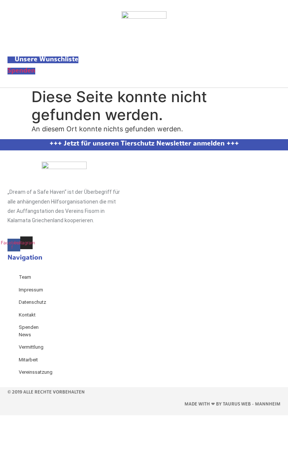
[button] (144, 45)
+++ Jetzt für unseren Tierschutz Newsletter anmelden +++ (144, 144)
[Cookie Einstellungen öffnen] (56, 469)
